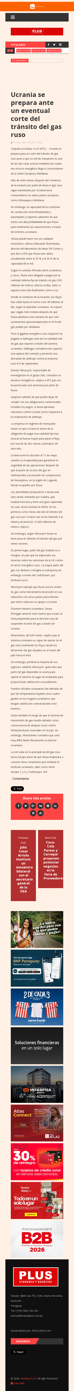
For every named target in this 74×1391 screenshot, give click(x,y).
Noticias (23, 50)
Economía (20, 60)
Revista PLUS (28, 1378)
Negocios (54, 50)
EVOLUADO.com (41, 1330)
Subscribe (18, 1383)
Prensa (17, 142)
